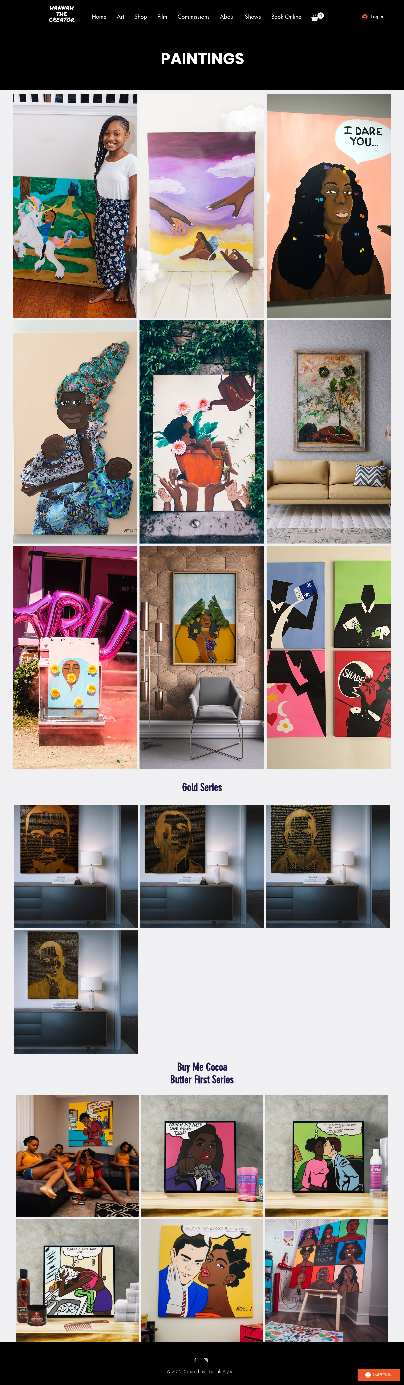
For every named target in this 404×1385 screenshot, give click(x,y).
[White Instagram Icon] (206, 1360)
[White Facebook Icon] (195, 1360)
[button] (120, 17)
